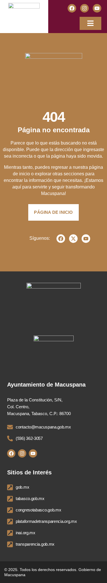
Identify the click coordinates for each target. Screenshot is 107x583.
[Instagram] (84, 8)
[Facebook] (72, 8)
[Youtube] (97, 8)
